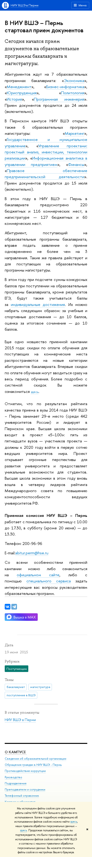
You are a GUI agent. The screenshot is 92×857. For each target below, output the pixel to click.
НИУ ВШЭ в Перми (24, 5)
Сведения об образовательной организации (35, 759)
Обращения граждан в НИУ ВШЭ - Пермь (33, 765)
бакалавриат (16, 687)
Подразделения (15, 783)
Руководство (13, 777)
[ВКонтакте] (7, 607)
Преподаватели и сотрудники (25, 789)
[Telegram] (14, 607)
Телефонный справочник (22, 796)
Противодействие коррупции (25, 771)
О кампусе (16, 752)
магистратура (40, 687)
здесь (73, 822)
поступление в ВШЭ (21, 695)
